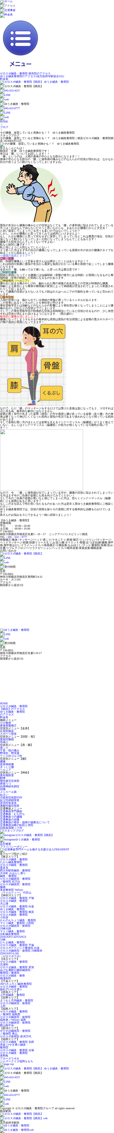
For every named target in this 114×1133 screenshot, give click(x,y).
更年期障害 (7, 775)
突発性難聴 (7, 739)
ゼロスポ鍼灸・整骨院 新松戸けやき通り (14, 988)
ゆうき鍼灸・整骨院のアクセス (12, 713)
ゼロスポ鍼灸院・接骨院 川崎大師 (15, 927)
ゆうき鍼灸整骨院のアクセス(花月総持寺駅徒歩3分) (32, 76)
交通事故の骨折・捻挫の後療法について (25, 822)
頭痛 (3, 789)
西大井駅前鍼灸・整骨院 (15, 870)
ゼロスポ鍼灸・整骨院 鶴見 (17, 911)
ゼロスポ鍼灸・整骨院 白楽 (17, 906)
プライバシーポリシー (14, 846)
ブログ (4, 127)
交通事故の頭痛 (9, 819)
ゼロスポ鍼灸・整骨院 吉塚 (17, 1050)
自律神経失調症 (9, 786)
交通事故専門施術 (11, 811)
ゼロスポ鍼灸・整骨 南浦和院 (12, 977)
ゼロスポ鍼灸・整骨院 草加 (17, 967)
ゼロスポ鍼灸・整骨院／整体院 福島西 (14, 1013)
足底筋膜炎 (7, 731)
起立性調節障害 (9, 800)
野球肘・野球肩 (9, 753)
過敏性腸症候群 (9, 805)
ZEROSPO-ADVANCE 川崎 (13, 938)
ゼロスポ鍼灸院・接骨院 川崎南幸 (21, 950)
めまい (4, 794)
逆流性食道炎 (8, 802)
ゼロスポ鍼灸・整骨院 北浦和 (14, 963)
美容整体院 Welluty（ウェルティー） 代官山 (15, 891)
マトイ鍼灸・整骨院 (12, 931)
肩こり (4, 747)
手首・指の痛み (9, 750)
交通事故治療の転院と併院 (16, 825)
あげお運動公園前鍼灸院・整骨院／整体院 (16, 971)
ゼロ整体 (5, 722)
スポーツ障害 (8, 733)
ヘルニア (5, 769)
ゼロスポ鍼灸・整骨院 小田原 (14, 916)
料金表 (4, 78)
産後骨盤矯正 (8, 725)
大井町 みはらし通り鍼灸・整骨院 (13, 874)
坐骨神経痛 (7, 764)
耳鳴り (4, 742)
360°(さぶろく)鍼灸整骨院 (16, 983)
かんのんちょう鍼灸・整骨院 (18, 920)
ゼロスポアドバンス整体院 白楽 (20, 947)
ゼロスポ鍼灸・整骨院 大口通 (14, 902)
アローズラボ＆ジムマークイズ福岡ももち (16, 1060)
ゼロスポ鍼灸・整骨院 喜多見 (14, 866)
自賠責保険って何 (11, 827)
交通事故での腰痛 (11, 816)
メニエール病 (8, 791)
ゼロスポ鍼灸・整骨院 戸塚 (17, 898)
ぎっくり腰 (7, 767)
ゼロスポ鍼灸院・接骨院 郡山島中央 (15, 1024)
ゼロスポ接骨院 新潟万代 (15, 1036)
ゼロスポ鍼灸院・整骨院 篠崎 (15, 886)
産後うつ (5, 783)
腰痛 (3, 761)
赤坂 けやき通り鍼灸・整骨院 (14, 1046)
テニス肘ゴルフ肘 (11, 755)
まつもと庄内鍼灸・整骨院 (16, 1000)
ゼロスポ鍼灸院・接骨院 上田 (15, 1004)
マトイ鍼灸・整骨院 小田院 (17, 922)
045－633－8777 (17, 536)
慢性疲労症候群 (9, 780)
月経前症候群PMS (11, 797)
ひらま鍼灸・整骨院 (12, 942)
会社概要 (5, 843)
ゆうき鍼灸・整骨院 (12, 909)
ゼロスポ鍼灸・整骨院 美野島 (14, 1054)
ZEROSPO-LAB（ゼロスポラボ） (11, 955)
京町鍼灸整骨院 (9, 934)
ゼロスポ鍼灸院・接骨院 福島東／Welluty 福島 (15, 1018)
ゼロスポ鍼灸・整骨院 (14, 859)
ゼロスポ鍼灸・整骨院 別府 (17, 1041)
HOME (4, 121)
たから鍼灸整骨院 (11, 862)
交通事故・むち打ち (12, 814)
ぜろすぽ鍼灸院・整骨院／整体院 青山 (15, 1032)
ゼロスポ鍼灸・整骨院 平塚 (17, 945)
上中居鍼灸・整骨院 (12, 994)
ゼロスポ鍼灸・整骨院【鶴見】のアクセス (14, 707)
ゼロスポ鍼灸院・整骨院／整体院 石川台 (15, 880)
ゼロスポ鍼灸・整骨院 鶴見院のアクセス (25, 73)
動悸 (3, 778)
